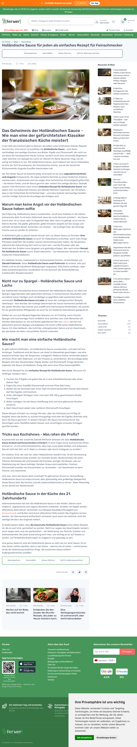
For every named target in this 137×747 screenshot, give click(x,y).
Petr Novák (7, 64)
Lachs (66, 321)
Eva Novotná (66, 606)
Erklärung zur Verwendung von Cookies (64, 671)
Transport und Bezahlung (58, 649)
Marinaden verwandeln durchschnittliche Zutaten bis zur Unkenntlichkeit (121, 216)
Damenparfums (30, 53)
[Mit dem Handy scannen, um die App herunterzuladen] (9, 667)
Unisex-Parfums (64, 53)
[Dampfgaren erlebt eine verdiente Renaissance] (104, 300)
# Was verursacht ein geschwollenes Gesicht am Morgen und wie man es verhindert (121, 169)
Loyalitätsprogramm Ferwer (59, 656)
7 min (21, 64)
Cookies (51, 680)
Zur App (94, 3)
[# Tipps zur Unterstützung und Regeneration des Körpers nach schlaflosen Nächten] (104, 105)
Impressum (52, 677)
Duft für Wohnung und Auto (88, 53)
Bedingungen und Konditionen (60, 662)
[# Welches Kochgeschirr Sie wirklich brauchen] (104, 91)
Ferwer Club (114, 30)
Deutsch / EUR (105, 660)
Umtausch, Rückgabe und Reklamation (64, 652)
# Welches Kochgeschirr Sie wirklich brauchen (121, 91)
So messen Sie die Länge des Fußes (63, 668)
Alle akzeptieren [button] (84, 737)
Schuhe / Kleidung (123, 34)
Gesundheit (26, 42)
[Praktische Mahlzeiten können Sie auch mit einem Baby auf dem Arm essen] (104, 135)
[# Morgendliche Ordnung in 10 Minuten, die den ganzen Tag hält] (104, 201)
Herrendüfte (47, 53)
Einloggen (127, 651)
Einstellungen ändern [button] (106, 737)
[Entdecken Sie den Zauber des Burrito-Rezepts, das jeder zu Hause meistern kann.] (45, 595)
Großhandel (63, 30)
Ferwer (7, 42)
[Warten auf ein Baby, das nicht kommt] (18, 595)
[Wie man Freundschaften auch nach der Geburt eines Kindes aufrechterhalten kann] (104, 186)
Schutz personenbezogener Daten (62, 674)
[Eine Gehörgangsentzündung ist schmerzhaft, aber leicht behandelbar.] (73, 595)
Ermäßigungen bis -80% (17, 30)
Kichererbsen (8, 513)
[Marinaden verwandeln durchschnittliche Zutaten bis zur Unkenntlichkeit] (104, 216)
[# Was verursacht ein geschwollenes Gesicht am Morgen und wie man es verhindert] (104, 169)
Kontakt (129, 30)
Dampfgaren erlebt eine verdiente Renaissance (121, 300)
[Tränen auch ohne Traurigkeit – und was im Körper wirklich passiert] (104, 121)
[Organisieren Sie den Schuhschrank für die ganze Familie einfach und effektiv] (104, 251)
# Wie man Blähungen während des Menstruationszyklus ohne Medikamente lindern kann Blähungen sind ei (122, 234)
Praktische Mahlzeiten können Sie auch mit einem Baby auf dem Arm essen (121, 135)
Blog (36, 30)
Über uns (6, 649)
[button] (27, 663)
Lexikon (47, 30)
